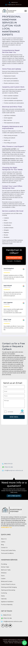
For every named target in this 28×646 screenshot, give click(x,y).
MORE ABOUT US (6, 527)
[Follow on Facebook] (3, 625)
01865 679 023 (14, 2)
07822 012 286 (8, 467)
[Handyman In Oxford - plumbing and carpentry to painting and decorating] (11, 11)
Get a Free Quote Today (14, 257)
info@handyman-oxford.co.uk (14, 4)
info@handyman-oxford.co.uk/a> (13, 621)
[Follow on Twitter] (10, 625)
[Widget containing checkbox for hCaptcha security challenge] (14, 411)
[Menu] (25, 11)
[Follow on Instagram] (6, 625)
